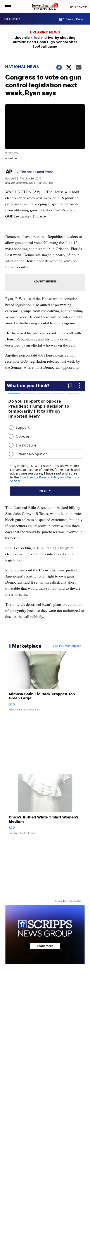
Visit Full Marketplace (67, 645)
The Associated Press (37, 172)
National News (22, 67)
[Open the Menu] (7, 6)
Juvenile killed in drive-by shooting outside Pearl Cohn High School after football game (45, 41)
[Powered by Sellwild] (75, 901)
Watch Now (77, 6)
